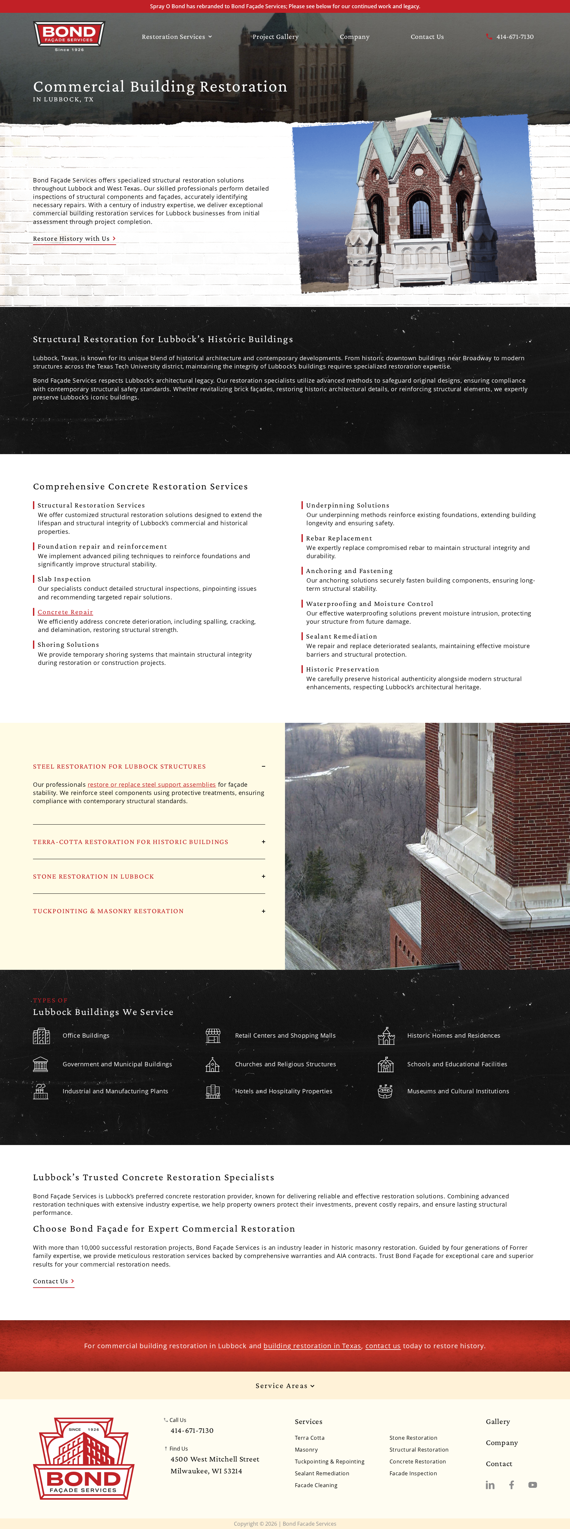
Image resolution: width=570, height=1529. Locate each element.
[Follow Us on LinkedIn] (490, 1485)
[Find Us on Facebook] (511, 1485)
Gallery (498, 1421)
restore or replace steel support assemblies (152, 784)
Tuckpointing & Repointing (329, 1461)
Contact (499, 1463)
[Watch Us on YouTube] (532, 1485)
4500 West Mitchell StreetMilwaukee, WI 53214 (215, 1464)
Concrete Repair (65, 612)
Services (309, 1421)
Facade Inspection (413, 1473)
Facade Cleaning (316, 1485)
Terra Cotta (310, 1437)
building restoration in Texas (312, 1345)
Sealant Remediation (322, 1473)
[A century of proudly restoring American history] (84, 1458)
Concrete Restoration (418, 1461)
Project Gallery (276, 36)
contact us (383, 1345)
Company (355, 36)
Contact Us (428, 36)
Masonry (306, 1449)
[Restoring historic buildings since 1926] (69, 36)
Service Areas (283, 1385)
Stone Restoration (413, 1437)
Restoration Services (173, 36)
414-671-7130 (515, 36)
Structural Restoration (419, 1449)
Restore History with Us (71, 238)
